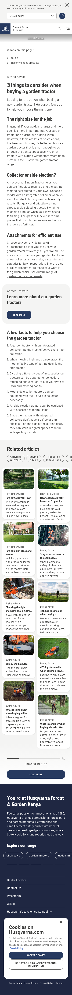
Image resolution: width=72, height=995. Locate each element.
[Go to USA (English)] (62, 16)
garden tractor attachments (24, 276)
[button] (12, 865)
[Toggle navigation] (68, 28)
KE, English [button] (18, 30)
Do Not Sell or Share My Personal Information (36, 964)
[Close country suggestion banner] (67, 5)
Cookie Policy (16, 948)
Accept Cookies (36, 955)
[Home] (5, 28)
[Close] (61, 921)
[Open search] (59, 28)
